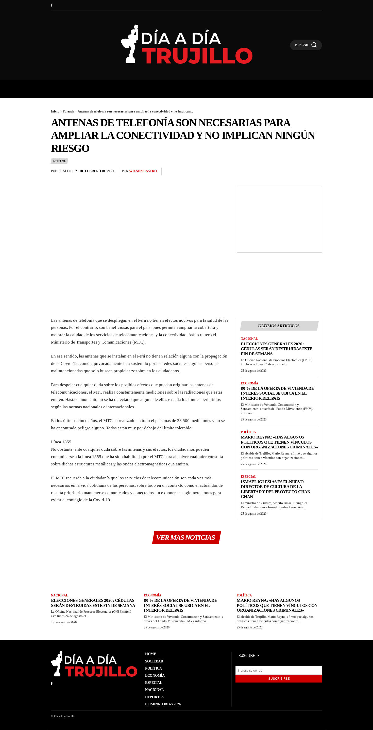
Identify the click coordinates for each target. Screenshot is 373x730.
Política (248, 432)
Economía (249, 383)
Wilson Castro (143, 171)
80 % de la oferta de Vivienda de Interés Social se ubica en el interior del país (277, 393)
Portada (68, 111)
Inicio (55, 111)
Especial (248, 476)
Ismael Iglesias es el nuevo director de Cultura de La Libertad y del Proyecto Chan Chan (275, 489)
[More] (316, 172)
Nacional (249, 338)
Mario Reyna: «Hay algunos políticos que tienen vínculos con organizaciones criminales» (279, 442)
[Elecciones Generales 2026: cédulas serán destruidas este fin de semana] (93, 569)
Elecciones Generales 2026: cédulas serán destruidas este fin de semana (276, 349)
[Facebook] (51, 5)
